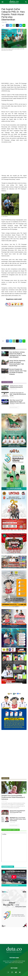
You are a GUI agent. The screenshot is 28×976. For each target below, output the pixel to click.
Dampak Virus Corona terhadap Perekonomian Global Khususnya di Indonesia (13, 797)
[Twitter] (16, 972)
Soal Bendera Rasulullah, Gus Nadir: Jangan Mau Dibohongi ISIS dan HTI (18, 394)
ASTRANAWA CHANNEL (7, 866)
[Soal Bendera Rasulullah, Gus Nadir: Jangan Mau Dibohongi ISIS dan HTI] (5, 394)
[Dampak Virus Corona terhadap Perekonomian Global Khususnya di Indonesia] (14, 787)
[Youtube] (19, 972)
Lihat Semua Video (14, 885)
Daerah (3, 355)
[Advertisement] (14, 67)
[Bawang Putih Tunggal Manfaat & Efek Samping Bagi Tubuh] (5, 812)
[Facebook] (8, 972)
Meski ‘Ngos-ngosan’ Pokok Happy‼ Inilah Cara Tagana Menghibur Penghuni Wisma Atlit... (18, 402)
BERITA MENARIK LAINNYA (8, 348)
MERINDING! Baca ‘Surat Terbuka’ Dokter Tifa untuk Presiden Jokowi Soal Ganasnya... (18, 819)
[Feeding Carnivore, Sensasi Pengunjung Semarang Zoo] (5, 387)
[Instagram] (12, 972)
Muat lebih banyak (13, 407)
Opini (3, 793)
